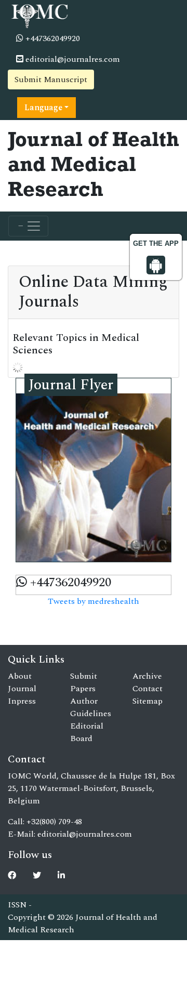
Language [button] (43, 107)
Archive (147, 676)
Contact (147, 688)
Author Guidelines (90, 707)
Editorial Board (86, 732)
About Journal (22, 682)
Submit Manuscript (51, 79)
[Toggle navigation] (28, 226)
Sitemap (147, 701)
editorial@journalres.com (71, 59)
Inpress (22, 701)
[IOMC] (39, 14)
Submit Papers (83, 682)
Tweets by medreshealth (93, 601)
